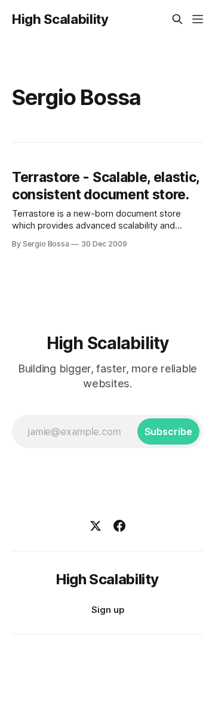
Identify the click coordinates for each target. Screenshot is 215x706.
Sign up (107, 609)
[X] (96, 526)
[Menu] (197, 19)
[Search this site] (177, 19)
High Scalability (60, 19)
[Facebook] (119, 526)
